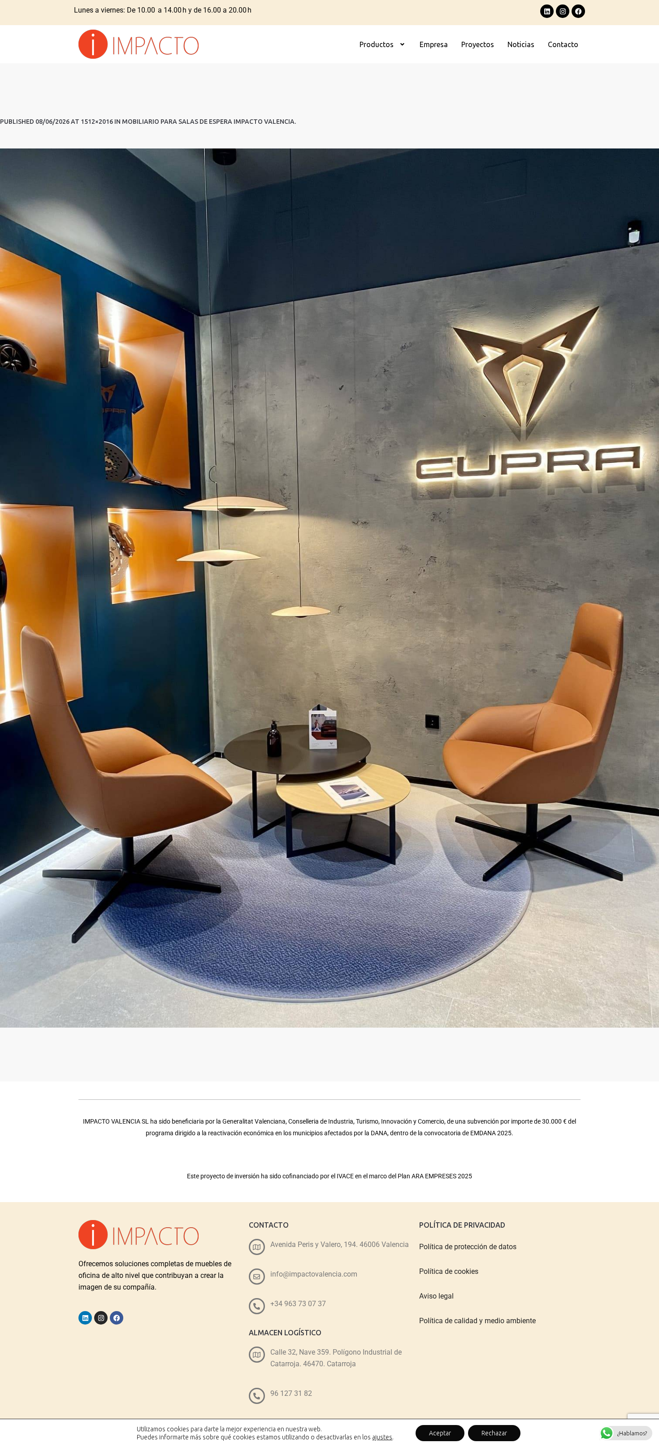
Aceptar (440, 1433)
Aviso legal (436, 1296)
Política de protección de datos (467, 1246)
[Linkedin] (547, 11)
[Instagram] (562, 11)
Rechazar (494, 1433)
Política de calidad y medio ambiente (477, 1320)
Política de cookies (448, 1271)
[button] (383, 44)
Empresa (434, 44)
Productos (377, 44)
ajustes (382, 1437)
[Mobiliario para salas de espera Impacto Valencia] (329, 588)
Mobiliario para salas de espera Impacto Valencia (208, 121)
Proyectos (477, 44)
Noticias (520, 44)
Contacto (563, 44)
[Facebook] (578, 11)
